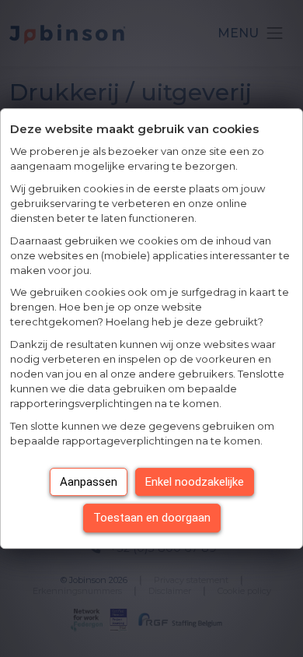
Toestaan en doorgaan (152, 518)
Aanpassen (88, 482)
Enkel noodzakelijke (194, 482)
